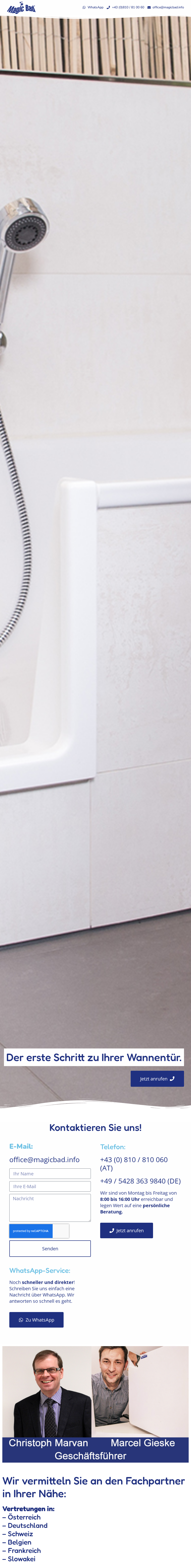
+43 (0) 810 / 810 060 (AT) (134, 1164)
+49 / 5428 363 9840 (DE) (140, 1181)
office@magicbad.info (44, 1159)
